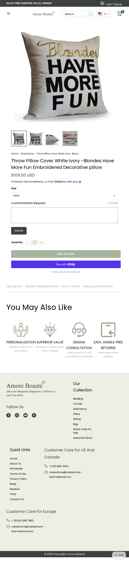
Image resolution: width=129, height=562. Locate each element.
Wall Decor (80, 409)
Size (13, 188)
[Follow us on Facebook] (8, 415)
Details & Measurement (41, 286)
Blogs (13, 484)
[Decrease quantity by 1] (27, 242)
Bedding (78, 399)
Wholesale (16, 468)
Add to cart (66, 254)
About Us (15, 463)
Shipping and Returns (98, 286)
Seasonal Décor (83, 438)
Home (14, 153)
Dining (77, 419)
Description (14, 286)
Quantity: (17, 242)
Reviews (15, 489)
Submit (19, 230)
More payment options (66, 271)
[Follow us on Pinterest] (34, 415)
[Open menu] (8, 14)
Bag (75, 424)
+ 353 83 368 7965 (22, 520)
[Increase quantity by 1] (41, 242)
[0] (119, 14)
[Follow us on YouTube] (25, 415)
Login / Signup (114, 4)
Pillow (76, 414)
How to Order (70, 286)
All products (27, 153)
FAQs (13, 494)
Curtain (77, 404)
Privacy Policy (18, 479)
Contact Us (17, 499)
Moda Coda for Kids (82, 430)
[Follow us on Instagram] (17, 415)
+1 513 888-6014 (58, 466)
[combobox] (75, 14)
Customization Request (28, 203)
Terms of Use (18, 474)
